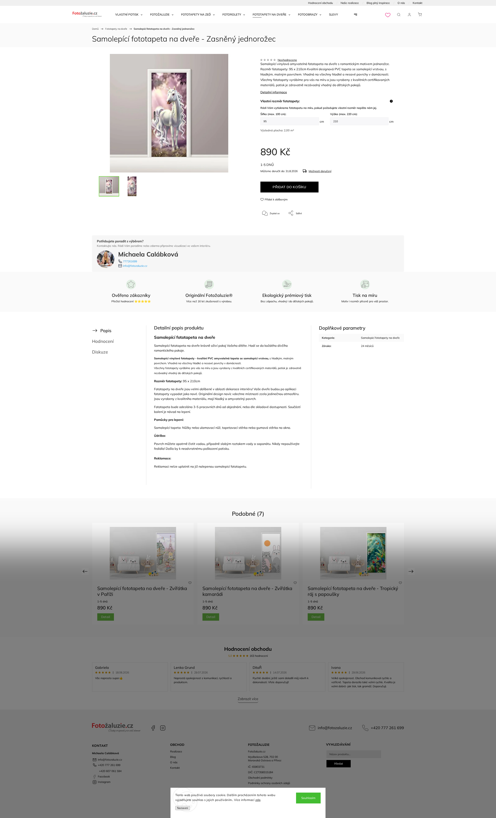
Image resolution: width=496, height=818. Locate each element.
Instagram (163, 728)
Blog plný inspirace (378, 3)
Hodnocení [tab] (103, 341)
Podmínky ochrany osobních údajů (269, 783)
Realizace (176, 751)
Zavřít (385, 225)
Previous (85, 571)
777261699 (130, 261)
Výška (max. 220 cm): (343, 114)
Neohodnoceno (287, 60)
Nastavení (182, 808)
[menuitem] (128, 14)
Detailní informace (273, 92)
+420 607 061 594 (109, 771)
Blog (173, 757)
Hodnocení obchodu (320, 3)
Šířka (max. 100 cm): (273, 114)
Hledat (338, 763)
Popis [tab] (105, 330)
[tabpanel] (143, 573)
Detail (105, 617)
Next (411, 571)
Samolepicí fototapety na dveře (380, 338)
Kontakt (417, 3)
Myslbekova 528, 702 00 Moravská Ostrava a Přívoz (264, 758)
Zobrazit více (248, 699)
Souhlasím (308, 798)
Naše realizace (350, 3)
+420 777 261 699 (387, 727)
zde (258, 800)
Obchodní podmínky (260, 777)
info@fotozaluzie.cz (135, 266)
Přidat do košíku (289, 187)
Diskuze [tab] (100, 352)
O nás (401, 3)
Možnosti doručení (320, 171)
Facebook (153, 728)
